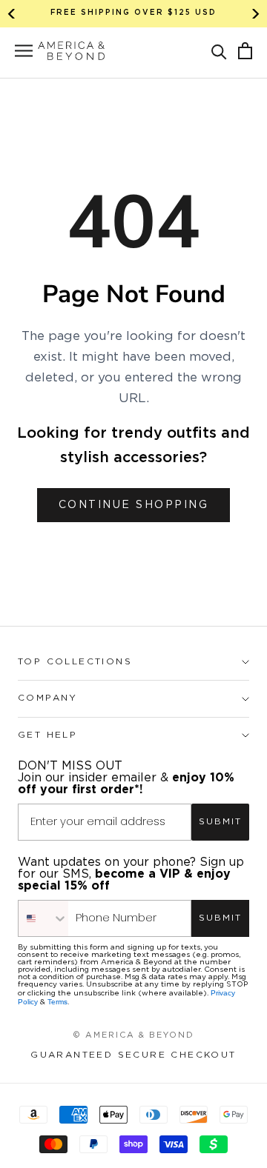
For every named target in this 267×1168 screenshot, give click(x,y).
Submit (220, 822)
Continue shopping (134, 505)
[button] (219, 51)
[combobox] (43, 918)
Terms (57, 1002)
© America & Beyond (133, 1035)
